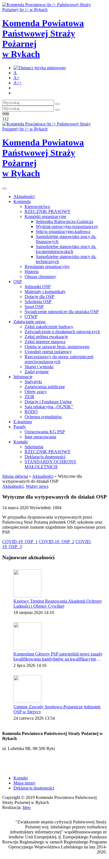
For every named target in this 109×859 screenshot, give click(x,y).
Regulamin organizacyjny (47, 266)
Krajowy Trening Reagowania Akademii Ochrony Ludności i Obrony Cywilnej (57, 603)
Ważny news (37, 486)
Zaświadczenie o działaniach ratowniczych (62, 331)
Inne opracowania (40, 436)
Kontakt (20, 441)
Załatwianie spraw (29, 321)
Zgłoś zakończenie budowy (49, 326)
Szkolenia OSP (38, 301)
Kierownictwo (37, 206)
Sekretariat (34, 446)
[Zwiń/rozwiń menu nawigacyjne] (4, 188)
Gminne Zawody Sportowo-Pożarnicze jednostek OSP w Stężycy (57, 709)
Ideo (26, 807)
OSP (17, 281)
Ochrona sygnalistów (43, 416)
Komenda (22, 201)
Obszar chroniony (40, 276)
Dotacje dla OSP (39, 296)
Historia (32, 271)
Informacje (22, 376)
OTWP (31, 316)
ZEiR (29, 396)
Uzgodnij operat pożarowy (48, 351)
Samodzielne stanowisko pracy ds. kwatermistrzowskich (66, 249)
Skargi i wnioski (39, 366)
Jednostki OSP (38, 286)
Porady (19, 426)
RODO (31, 411)
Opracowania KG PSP (45, 431)
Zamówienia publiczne (45, 386)
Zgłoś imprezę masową (45, 341)
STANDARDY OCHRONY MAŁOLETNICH (51, 464)
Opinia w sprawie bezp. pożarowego (57, 346)
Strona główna (15, 476)
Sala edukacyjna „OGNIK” (49, 406)
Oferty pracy (36, 391)
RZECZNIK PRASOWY (48, 211)
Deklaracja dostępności (45, 456)
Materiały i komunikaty (45, 291)
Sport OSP (34, 306)
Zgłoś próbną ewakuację (46, 336)
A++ (17, 82)
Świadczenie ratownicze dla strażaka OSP (62, 311)
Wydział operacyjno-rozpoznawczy (67, 226)
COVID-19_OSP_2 (56, 541)
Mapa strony (24, 783)
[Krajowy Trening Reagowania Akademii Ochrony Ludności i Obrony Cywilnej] (27, 583)
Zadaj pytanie (37, 371)
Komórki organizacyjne (45, 216)
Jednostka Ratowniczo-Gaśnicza (64, 221)
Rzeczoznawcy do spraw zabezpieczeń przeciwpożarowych (59, 359)
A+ (16, 77)
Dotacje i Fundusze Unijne (48, 401)
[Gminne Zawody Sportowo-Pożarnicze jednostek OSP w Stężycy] (27, 689)
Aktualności (24, 196)
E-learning (22, 421)
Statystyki (33, 381)
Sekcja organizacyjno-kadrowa (63, 231)
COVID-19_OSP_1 (20, 541)
